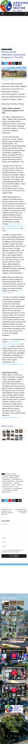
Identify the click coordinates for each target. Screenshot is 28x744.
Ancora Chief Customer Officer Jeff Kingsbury (10, 475)
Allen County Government (11, 473)
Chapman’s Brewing (8, 226)
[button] (2, 14)
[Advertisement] (14, 31)
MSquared (5, 346)
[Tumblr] (13, 63)
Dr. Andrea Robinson (20, 481)
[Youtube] (14, 740)
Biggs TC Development (14, 477)
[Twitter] (6, 63)
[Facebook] (2, 63)
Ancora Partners (5, 477)
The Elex (14, 47)
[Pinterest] (9, 63)
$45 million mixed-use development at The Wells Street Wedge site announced (7, 512)
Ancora (9, 342)
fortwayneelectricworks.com (11, 417)
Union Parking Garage (12, 228)
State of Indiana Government (7, 486)
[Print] (20, 63)
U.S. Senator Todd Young (7, 488)
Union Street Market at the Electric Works (10, 490)
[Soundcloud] (15, 736)
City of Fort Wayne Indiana (16, 479)
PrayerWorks (20, 226)
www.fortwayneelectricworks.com (13, 364)
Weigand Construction (10, 343)
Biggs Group (15, 344)
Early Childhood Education (7, 482)
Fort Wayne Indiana (6, 484)
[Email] (16, 63)
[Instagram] (7, 736)
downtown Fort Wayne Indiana (8, 481)
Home (2, 47)
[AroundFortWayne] (14, 6)
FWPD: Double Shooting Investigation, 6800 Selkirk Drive (21, 511)
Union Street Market (15, 224)
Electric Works (8, 47)
